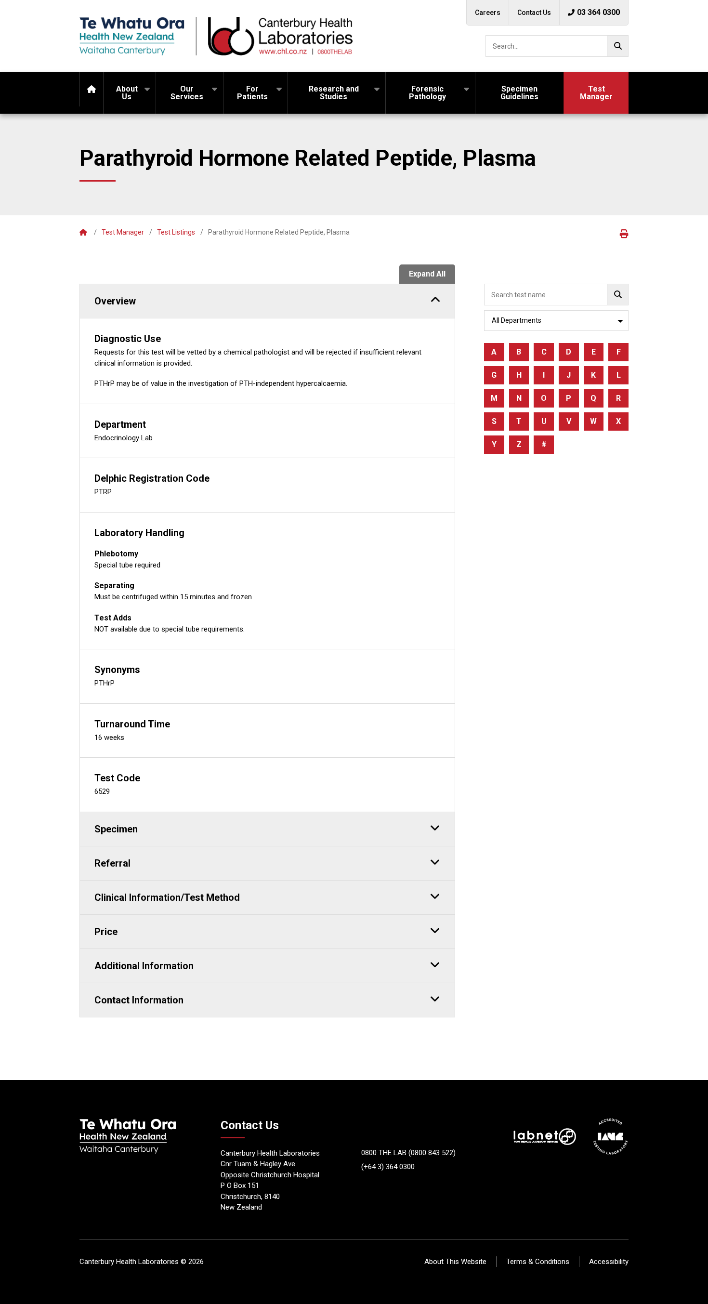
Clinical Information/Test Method (167, 897)
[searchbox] (557, 46)
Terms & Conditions (537, 1261)
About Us (127, 92)
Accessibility (609, 1261)
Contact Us (534, 12)
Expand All (427, 273)
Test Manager (596, 92)
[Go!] (618, 46)
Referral (112, 863)
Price (106, 931)
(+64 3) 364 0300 (388, 1166)
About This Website (455, 1261)
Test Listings (176, 232)
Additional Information (144, 966)
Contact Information (139, 1000)
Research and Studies (334, 92)
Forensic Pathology (427, 92)
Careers (487, 12)
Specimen (116, 829)
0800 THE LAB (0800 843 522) (408, 1152)
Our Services (186, 92)
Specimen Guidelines (519, 92)
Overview (115, 301)
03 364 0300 (598, 12)
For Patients (252, 92)
